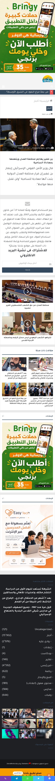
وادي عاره (44, 641)
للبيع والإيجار (45, 677)
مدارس (48, 689)
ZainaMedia (11, 764)
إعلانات (48, 647)
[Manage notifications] (49, 775)
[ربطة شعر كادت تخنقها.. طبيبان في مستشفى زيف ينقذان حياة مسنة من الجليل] (10, 733)
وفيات (48, 695)
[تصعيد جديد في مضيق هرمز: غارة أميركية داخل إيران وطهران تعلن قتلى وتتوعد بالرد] (10, 723)
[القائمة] (3, 87)
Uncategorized (43, 629)
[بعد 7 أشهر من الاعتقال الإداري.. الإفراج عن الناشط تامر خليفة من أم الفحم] (14, 364)
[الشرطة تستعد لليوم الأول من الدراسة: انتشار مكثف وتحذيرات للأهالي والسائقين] (41, 364)
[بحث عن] (52, 87)
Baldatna (25, 764)
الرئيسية (45, 101)
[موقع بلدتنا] (47, 78)
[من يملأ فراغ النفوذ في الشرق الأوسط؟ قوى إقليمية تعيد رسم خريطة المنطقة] (14, 389)
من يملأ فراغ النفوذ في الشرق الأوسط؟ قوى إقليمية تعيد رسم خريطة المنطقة (14, 401)
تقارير (49, 659)
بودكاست (46, 653)
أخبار (36, 101)
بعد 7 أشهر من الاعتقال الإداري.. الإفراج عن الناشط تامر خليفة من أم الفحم (15, 376)
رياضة (48, 671)
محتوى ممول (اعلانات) (39, 683)
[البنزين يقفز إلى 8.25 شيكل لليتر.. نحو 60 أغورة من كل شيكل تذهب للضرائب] (27, 723)
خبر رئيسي (46, 665)
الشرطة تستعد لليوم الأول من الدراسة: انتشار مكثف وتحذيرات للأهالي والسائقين (41, 376)
